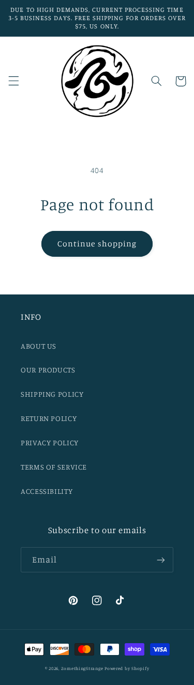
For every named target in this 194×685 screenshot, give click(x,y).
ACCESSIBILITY (46, 491)
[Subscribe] (161, 559)
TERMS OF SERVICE (54, 466)
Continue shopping (97, 243)
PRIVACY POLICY (50, 442)
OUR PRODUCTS (48, 369)
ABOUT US (38, 345)
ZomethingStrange (82, 668)
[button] (13, 81)
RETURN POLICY (49, 418)
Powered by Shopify (127, 668)
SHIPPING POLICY (52, 394)
